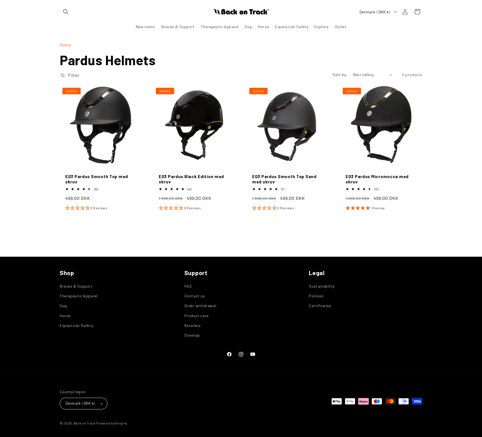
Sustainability (321, 286)
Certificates (320, 305)
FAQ (188, 286)
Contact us (194, 295)
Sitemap (192, 335)
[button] (66, 12)
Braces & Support (76, 286)
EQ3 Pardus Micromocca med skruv (377, 179)
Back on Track (85, 423)
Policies (316, 295)
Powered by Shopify (111, 423)
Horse (65, 315)
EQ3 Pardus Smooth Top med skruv (96, 179)
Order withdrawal (200, 305)
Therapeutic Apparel (78, 295)
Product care (196, 315)
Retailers (192, 325)
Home (65, 44)
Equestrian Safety (76, 325)
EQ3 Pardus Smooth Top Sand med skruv (284, 179)
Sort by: (339, 74)
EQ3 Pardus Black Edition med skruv (191, 179)
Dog (63, 305)
